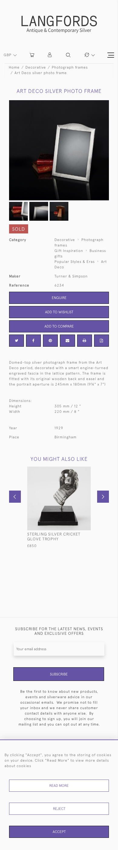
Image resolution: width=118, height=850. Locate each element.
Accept (59, 832)
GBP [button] (8, 55)
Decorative (35, 67)
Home (14, 67)
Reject (59, 809)
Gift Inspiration (68, 251)
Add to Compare (59, 326)
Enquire (59, 298)
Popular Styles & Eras (74, 262)
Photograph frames (70, 67)
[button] (50, 55)
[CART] (32, 55)
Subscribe (59, 674)
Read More (59, 786)
